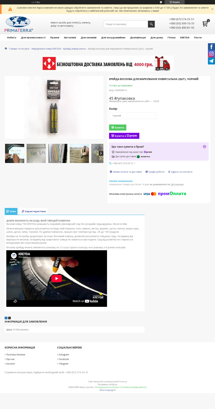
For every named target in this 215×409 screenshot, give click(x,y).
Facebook (64, 359)
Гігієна (171, 37)
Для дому (156, 37)
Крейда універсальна (74, 48)
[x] (9, 318)
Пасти (198, 37)
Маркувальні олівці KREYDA (46, 48)
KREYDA (184, 37)
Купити (119, 127)
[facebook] (6, 318)
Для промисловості (33, 37)
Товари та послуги (19, 48)
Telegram (63, 363)
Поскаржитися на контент (107, 387)
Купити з (120, 135)
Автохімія (70, 37)
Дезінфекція (138, 37)
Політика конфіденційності (134, 387)
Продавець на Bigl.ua (107, 384)
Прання (54, 37)
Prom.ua (123, 381)
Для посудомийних (113, 37)
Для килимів (88, 37)
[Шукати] (151, 24)
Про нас (10, 359)
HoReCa (11, 37)
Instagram (64, 354)
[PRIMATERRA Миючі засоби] (19, 24)
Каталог (10, 363)
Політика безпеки (15, 354)
